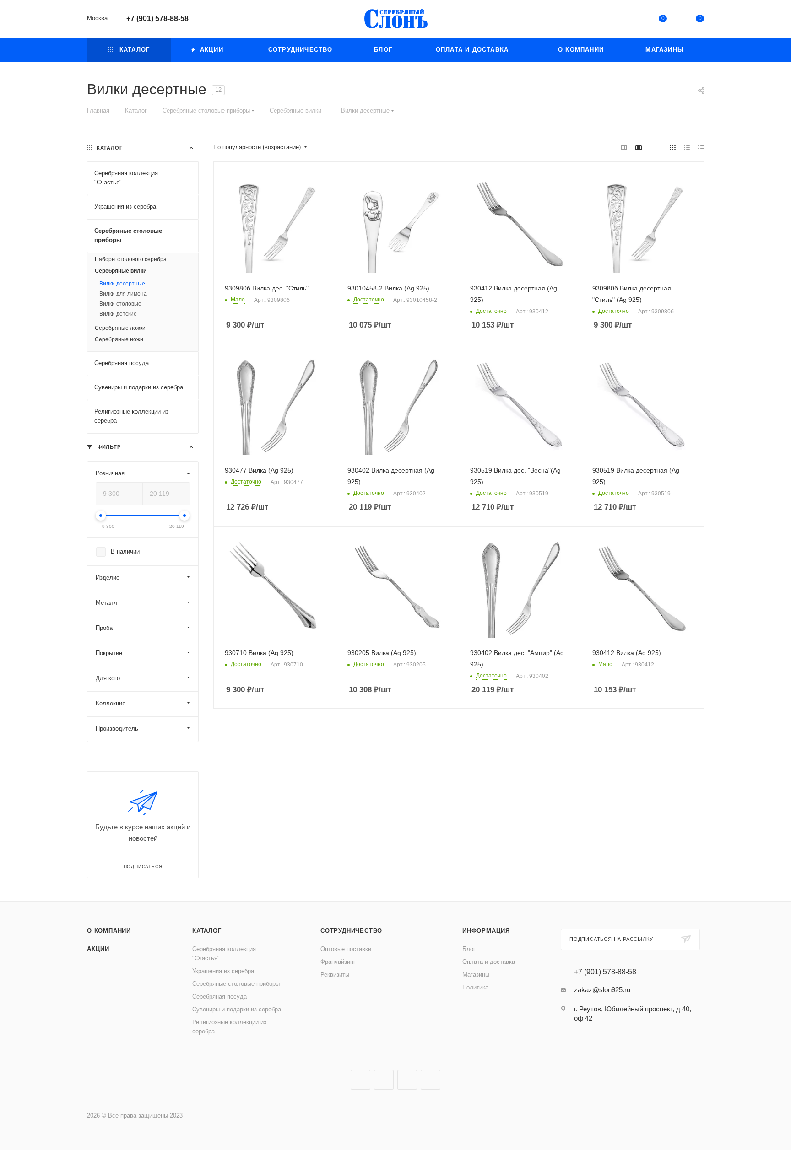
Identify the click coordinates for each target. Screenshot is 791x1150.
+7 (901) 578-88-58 (157, 18)
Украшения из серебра (223, 970)
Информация (486, 930)
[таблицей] (701, 147)
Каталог (207, 930)
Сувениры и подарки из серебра (236, 1009)
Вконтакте (360, 1080)
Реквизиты (334, 974)
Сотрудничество (351, 930)
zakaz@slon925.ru (602, 990)
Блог (469, 949)
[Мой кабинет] (625, 20)
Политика (475, 987)
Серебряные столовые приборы (236, 983)
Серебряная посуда (219, 996)
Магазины (475, 974)
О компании (109, 930)
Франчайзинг (338, 961)
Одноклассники (407, 1080)
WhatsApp (430, 1080)
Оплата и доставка (488, 961)
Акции (98, 949)
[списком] (687, 147)
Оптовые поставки (345, 949)
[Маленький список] (624, 147)
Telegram (384, 1080)
